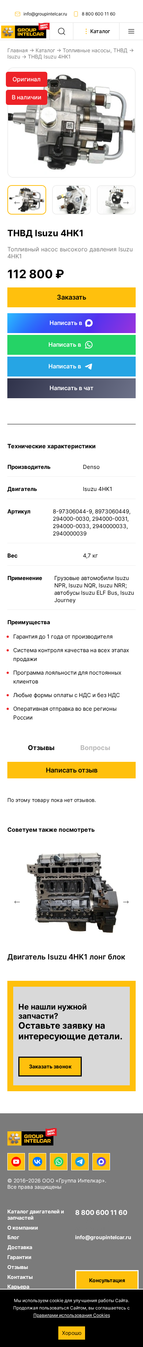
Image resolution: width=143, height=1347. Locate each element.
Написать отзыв (72, 770)
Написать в (66, 322)
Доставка (19, 1247)
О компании (22, 1227)
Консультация (107, 1280)
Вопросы (95, 748)
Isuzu (13, 56)
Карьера (18, 1286)
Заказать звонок (50, 1066)
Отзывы (41, 748)
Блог (13, 1237)
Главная (17, 50)
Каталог (45, 50)
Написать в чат (72, 388)
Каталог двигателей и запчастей (35, 1214)
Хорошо (71, 1333)
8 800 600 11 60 (98, 14)
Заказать (71, 297)
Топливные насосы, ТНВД (95, 50)
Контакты (20, 1277)
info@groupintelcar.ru (45, 14)
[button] (17, 203)
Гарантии (19, 1257)
